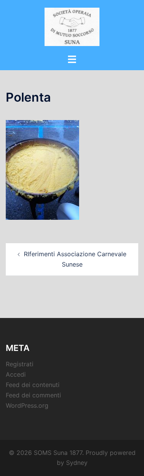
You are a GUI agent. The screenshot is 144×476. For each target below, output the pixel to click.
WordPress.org (27, 405)
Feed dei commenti (33, 395)
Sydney (77, 462)
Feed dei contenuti (33, 385)
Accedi (16, 374)
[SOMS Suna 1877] (72, 26)
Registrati (19, 364)
